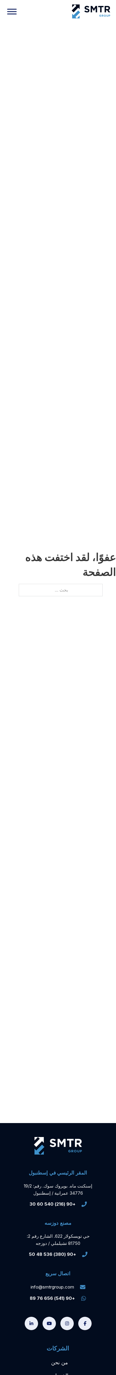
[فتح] (12, 11)
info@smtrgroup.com (52, 1287)
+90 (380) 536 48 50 (52, 1254)
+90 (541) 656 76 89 (52, 1298)
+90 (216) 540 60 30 (52, 1204)
